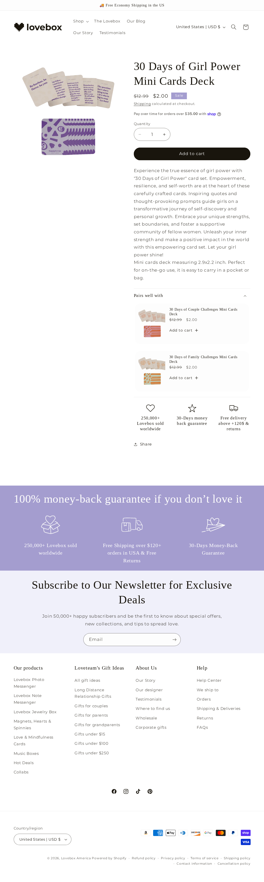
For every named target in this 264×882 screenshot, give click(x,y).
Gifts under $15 (90, 734)
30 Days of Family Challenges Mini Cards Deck (203, 359)
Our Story (145, 680)
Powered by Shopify (109, 858)
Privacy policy (173, 858)
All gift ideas (87, 680)
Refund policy (144, 858)
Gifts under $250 (92, 753)
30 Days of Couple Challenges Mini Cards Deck (203, 311)
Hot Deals (24, 763)
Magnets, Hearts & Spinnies (32, 724)
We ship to (208, 690)
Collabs (21, 772)
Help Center (209, 680)
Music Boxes (26, 753)
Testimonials (149, 699)
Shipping (142, 104)
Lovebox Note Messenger (28, 699)
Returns (205, 718)
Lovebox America (76, 858)
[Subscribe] (174, 639)
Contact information (194, 863)
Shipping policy (237, 858)
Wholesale (146, 718)
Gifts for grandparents (97, 725)
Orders (204, 699)
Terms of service (205, 858)
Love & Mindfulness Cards (33, 740)
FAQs (202, 727)
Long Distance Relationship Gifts (93, 693)
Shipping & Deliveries (219, 708)
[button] (80, 21)
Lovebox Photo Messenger (29, 683)
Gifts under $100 (91, 743)
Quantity (142, 124)
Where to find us (153, 708)
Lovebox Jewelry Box (35, 712)
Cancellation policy (234, 863)
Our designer (149, 690)
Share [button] (146, 444)
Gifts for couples (91, 706)
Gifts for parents (91, 715)
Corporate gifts (151, 727)
